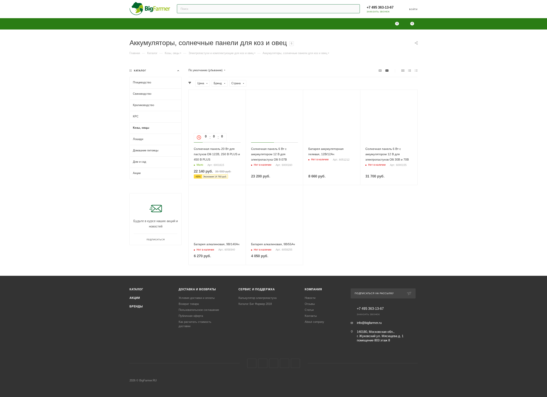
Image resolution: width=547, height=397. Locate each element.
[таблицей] (416, 70)
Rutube (284, 363)
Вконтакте (251, 363)
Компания (313, 289)
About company (314, 321)
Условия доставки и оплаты (197, 298)
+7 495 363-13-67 (380, 7)
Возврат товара (189, 303)
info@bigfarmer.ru (369, 323)
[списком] (409, 70)
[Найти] (354, 8)
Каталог (136, 289)
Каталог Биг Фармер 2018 (255, 303)
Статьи (309, 309)
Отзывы (310, 303)
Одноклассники (273, 363)
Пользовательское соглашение (199, 309)
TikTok (295, 363)
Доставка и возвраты (197, 289)
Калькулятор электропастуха (257, 298)
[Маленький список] (380, 70)
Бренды (136, 306)
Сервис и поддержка (256, 289)
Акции (134, 298)
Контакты (311, 315)
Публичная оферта (191, 315)
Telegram (262, 363)
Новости (310, 298)
